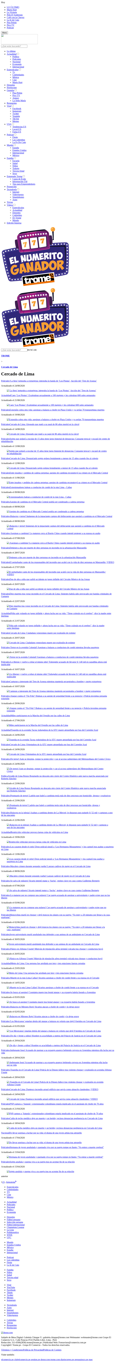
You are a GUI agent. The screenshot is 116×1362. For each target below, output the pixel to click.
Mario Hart (12, 10)
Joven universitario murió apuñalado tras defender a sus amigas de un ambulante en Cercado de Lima (55, 934)
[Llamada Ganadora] (35, 286)
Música (15, 77)
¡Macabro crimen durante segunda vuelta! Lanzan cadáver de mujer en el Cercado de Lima (50, 866)
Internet (15, 192)
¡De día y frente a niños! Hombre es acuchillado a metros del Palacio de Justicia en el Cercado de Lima (55, 1036)
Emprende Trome (14, 176)
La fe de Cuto (13, 20)
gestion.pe (35, 1359)
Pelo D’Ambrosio (15, 15)
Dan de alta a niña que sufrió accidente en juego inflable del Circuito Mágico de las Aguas (50, 579)
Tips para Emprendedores (23, 184)
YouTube (11, 1287)
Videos (10, 205)
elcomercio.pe (7, 1359)
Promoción (12, 186)
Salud (15, 163)
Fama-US (16, 132)
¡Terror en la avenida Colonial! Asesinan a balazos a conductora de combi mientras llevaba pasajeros (54, 647)
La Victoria (12, 12)
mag (91, 1359)
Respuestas (12, 103)
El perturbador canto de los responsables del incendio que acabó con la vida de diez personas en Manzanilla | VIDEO (62, 562)
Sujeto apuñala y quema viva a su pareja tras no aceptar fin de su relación (42, 1162)
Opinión (10, 90)
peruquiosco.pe (81, 1359)
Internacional (18, 67)
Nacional (16, 61)
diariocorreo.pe (67, 1359)
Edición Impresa (14, 223)
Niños (15, 166)
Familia (10, 158)
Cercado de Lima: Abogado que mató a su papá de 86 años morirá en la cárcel (44, 424)
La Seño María (19, 100)
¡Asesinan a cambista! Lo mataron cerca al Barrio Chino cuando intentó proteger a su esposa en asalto (55, 533)
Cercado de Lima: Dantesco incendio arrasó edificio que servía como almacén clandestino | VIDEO (54, 1089)
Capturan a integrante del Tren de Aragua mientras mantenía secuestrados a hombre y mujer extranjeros (55, 681)
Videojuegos (18, 194)
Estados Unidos (19, 150)
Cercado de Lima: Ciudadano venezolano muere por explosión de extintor (43, 633)
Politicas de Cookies (52, 1350)
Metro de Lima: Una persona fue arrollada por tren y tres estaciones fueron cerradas (48, 963)
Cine (14, 80)
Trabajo (15, 168)
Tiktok (10, 1292)
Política (15, 56)
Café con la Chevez (15, 17)
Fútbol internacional (16, 1224)
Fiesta (15, 137)
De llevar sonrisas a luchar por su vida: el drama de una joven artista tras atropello (45, 1133)
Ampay (15, 98)
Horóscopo (12, 87)
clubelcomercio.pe (22, 1359)
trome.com (55, 1359)
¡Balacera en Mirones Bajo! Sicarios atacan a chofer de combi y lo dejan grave (45, 1007)
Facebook (16, 108)
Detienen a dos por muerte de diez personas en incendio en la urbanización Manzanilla (48, 548)
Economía (17, 64)
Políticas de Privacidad (33, 1350)
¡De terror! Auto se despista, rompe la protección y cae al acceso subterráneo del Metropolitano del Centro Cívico (60, 759)
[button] (32, 350)
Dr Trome (16, 218)
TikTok (15, 119)
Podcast (10, 27)
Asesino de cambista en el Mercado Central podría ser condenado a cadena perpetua (47, 502)
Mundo (10, 145)
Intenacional (12, 1252)
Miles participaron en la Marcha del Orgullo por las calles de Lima (40, 715)
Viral (9, 106)
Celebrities (17, 215)
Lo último (11, 51)
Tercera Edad (18, 171)
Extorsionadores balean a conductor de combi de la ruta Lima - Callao (41, 487)
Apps (14, 199)
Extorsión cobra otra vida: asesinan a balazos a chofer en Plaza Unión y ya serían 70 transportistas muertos (57, 410)
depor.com (45, 1359)
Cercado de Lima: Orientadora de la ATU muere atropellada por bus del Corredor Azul (48, 744)
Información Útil (19, 181)
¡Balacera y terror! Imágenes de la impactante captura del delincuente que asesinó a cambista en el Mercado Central (61, 516)
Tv (13, 72)
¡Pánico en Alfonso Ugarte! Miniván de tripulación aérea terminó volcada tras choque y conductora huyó (56, 949)
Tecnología (12, 189)
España (15, 147)
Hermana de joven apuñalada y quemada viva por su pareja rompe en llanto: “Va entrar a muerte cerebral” (57, 1147)
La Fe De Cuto (19, 142)
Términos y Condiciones (12, 1350)
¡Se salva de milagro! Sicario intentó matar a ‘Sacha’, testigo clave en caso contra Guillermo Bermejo (55, 881)
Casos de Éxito (19, 179)
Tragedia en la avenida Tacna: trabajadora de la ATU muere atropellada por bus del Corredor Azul (54, 730)
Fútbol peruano (13, 1219)
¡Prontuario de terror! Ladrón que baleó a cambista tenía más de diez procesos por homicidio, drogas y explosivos (60, 795)
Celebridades (18, 75)
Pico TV (10, 25)
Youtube (16, 116)
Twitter (15, 113)
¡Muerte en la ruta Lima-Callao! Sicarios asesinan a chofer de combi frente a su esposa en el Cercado (54, 978)
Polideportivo (13, 1232)
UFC (9, 1237)
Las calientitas (18, 140)
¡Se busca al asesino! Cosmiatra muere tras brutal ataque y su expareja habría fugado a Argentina (53, 992)
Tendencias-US (19, 126)
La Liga (10, 1230)
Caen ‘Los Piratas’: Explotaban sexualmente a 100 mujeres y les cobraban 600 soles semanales (53, 395)
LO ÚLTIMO (13, 7)
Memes (15, 121)
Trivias (10, 202)
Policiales (16, 59)
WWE (9, 1235)
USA (9, 124)
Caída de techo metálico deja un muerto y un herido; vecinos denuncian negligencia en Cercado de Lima (56, 1118)
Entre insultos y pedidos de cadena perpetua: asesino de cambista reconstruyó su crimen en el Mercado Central (59, 473)
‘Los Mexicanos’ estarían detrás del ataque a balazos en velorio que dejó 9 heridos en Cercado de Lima (55, 1021)
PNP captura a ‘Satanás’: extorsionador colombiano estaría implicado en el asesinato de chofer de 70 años (57, 1104)
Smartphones (18, 197)
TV (8, 1192)
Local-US (16, 129)
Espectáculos (12, 69)
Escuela (15, 161)
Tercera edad (12, 1277)
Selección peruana (15, 1222)
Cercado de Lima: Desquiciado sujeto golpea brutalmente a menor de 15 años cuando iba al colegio (54, 458)
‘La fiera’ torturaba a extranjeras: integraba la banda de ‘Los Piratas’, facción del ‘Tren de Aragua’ (53, 381)
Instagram (16, 111)
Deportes (11, 85)
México (15, 155)
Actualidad (12, 54)
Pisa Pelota (12, 22)
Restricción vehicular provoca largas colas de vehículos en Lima (39, 832)
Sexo (14, 173)
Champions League (15, 1227)
